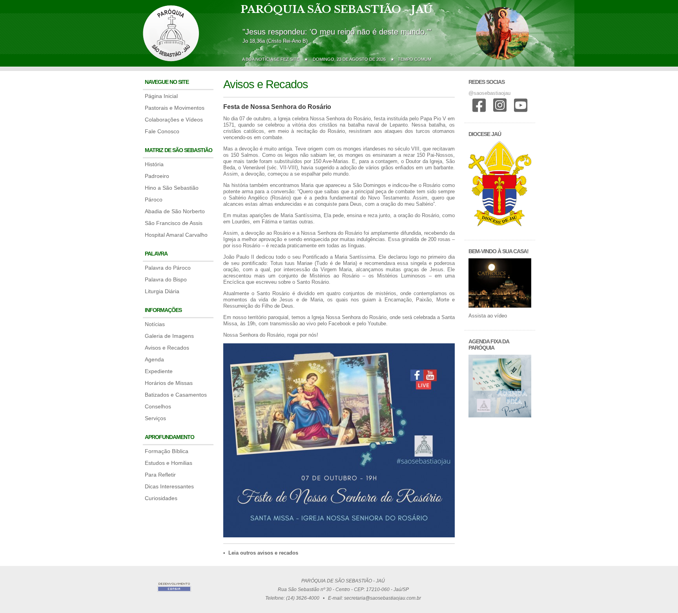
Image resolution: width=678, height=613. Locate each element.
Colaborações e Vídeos (174, 119)
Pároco (153, 199)
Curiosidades (161, 498)
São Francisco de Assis (173, 223)
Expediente (159, 371)
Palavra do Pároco (168, 268)
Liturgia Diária (162, 291)
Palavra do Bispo (166, 279)
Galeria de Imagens (169, 336)
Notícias (155, 324)
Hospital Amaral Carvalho (176, 235)
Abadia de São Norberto (175, 211)
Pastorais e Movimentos (174, 108)
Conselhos (158, 406)
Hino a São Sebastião (172, 188)
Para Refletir (160, 475)
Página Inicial (161, 96)
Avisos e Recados (167, 348)
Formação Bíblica (166, 451)
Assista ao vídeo (487, 316)
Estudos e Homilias (168, 463)
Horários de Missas (169, 383)
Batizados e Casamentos (176, 395)
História (154, 164)
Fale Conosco (162, 131)
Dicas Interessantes (169, 486)
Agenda (154, 359)
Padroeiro (157, 176)
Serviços (155, 418)
